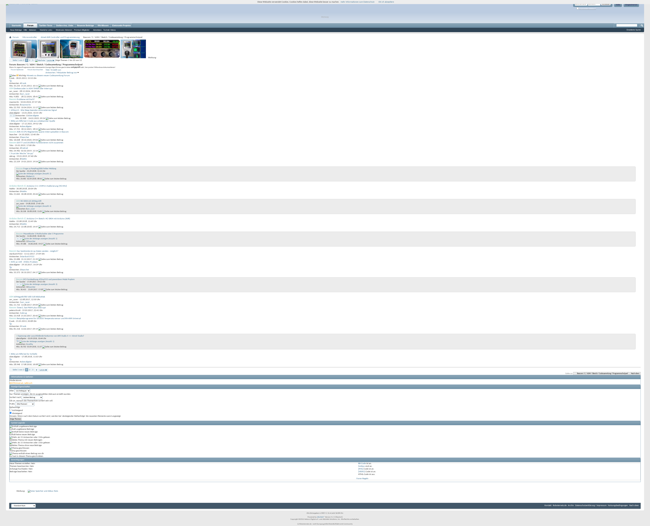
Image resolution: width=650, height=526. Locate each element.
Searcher (13, 134)
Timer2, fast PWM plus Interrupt (31, 308)
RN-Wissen (103, 25)
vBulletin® (321, 517)
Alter (11, 391)
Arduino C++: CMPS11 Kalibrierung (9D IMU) (47, 186)
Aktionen (32, 30)
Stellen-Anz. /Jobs (64, 25)
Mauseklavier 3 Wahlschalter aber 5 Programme (43, 234)
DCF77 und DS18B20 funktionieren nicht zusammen (40, 143)
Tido (11, 145)
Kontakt (548, 505)
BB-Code (362, 463)
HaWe (12, 189)
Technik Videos (109, 30)
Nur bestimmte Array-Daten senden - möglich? (37, 251)
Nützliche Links (46, 30)
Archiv (571, 505)
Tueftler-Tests (45, 25)
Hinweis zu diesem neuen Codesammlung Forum (48, 75)
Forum (30, 25)
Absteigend (17, 413)
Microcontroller (30, 37)
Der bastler (20, 171)
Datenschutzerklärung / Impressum (590, 505)
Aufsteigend (17, 410)
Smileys (361, 466)
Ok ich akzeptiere (386, 2)
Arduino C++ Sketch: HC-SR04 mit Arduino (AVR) (48, 219)
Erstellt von (56, 70)
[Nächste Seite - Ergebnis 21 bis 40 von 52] (40, 60)
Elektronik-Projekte (121, 25)
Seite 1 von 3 (18, 60)
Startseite (16, 25)
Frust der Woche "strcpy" (22, 153)
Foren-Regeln (362, 478)
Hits (58, 73)
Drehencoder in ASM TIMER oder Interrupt (33, 88)
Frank (11, 78)
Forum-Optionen (17, 70)
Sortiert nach (15, 397)
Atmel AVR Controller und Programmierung (60, 37)
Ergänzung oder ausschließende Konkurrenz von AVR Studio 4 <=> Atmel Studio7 (51, 336)
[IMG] (360, 469)
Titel (47, 70)
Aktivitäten (97, 30)
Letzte (49, 61)
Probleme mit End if (25, 99)
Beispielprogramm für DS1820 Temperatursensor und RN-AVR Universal (49, 318)
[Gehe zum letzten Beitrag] (50, 86)
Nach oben (635, 374)
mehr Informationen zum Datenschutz (357, 2)
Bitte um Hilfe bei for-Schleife (24, 354)
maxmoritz (14, 102)
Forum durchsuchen (35, 70)
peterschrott (14, 310)
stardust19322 (16, 254)
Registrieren (631, 5)
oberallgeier (14, 113)
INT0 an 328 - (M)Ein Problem (24, 262)
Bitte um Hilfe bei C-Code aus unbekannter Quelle (33, 121)
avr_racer (13, 91)
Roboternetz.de (560, 505)
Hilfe (618, 5)
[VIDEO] (361, 472)
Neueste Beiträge (85, 25)
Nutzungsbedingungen (618, 505)
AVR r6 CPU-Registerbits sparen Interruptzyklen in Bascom (43, 132)
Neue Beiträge (16, 30)
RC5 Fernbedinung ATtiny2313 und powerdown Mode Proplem (49, 279)
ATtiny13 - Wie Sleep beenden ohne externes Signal (34, 110)
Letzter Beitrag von (68, 73)
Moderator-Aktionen (64, 30)
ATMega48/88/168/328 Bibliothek (29, 297)
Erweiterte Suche (634, 30)
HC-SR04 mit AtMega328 (31, 201)
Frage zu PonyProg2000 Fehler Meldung (39, 169)
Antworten (50, 73)
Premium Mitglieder (82, 30)
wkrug (12, 156)
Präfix (12, 404)
